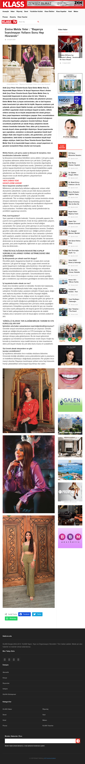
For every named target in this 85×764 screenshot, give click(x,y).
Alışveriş (13, 17)
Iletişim (5, 689)
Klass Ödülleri (49, 11)
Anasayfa (6, 11)
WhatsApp (13, 618)
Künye (5, 678)
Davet (26, 11)
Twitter (39, 614)
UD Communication (50, 758)
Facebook (26, 614)
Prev (59, 47)
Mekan (76, 11)
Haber (13, 11)
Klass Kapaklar (61, 11)
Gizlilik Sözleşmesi (9, 694)
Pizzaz (5, 726)
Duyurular (6, 683)
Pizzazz (5, 17)
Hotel (70, 11)
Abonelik (6, 672)
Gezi (44, 715)
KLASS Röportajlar (62, 146)
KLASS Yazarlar (47, 726)
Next (80, 47)
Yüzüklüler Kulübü (36, 11)
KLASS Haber (7, 709)
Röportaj (19, 11)
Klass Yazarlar (22, 17)
